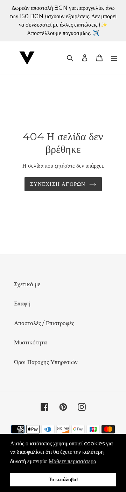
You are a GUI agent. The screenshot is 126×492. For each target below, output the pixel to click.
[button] (72, 461)
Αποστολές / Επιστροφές (44, 322)
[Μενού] (114, 58)
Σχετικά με (27, 284)
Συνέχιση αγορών (58, 184)
